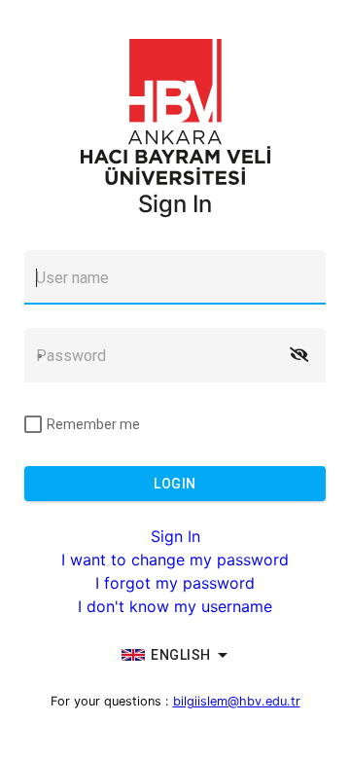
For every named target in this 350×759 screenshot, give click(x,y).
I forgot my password (175, 583)
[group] (175, 654)
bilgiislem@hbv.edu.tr (236, 701)
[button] (298, 355)
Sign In (175, 536)
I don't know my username (175, 606)
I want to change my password (175, 559)
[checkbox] (82, 424)
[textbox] (175, 277)
